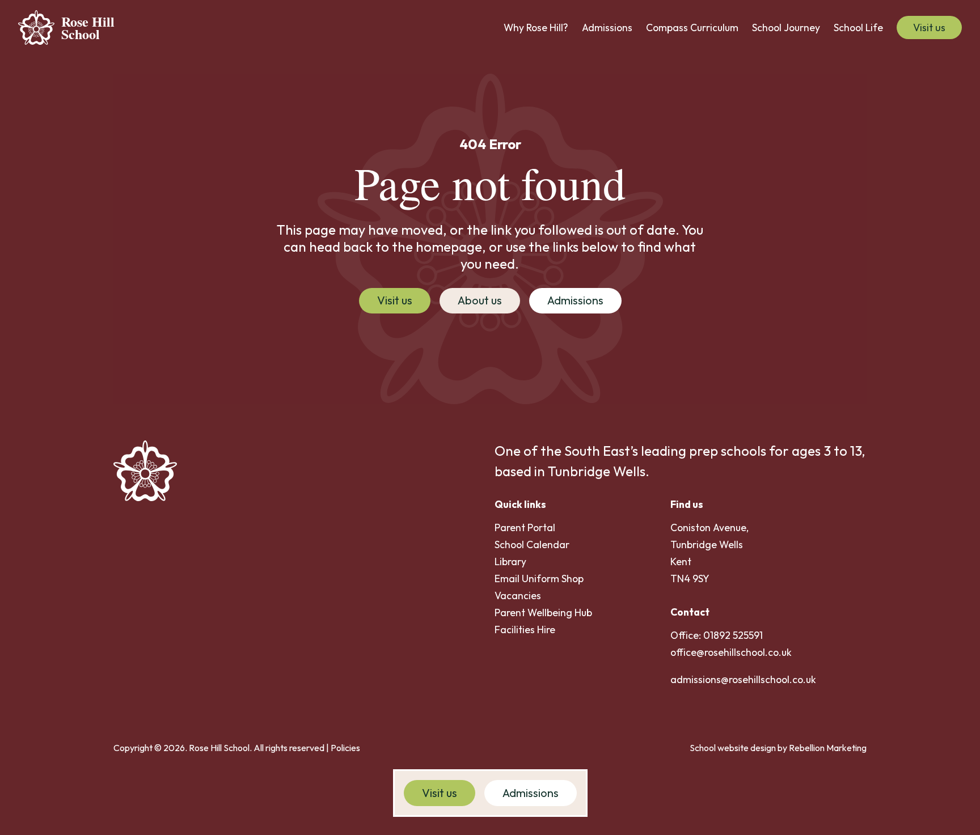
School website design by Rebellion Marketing (778, 747)
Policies (345, 747)
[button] (536, 28)
